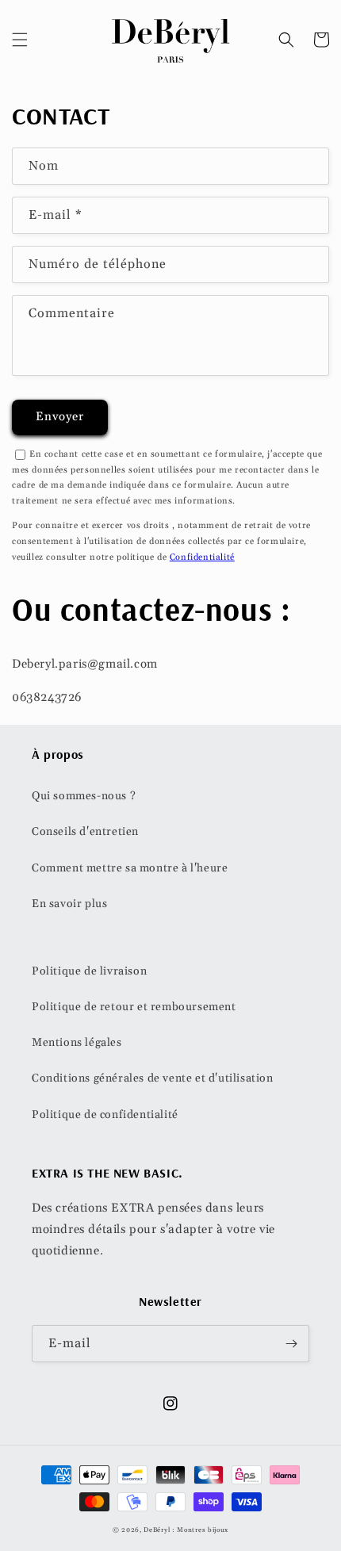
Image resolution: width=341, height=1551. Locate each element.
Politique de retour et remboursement (134, 1007)
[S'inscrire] (291, 1343)
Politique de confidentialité (105, 1115)
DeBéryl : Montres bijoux (186, 1530)
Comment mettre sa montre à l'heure (130, 868)
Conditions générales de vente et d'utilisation (153, 1078)
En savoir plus (69, 904)
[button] (19, 39)
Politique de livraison (89, 971)
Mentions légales (77, 1043)
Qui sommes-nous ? (84, 796)
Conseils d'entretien (85, 832)
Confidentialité (202, 557)
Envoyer (60, 416)
